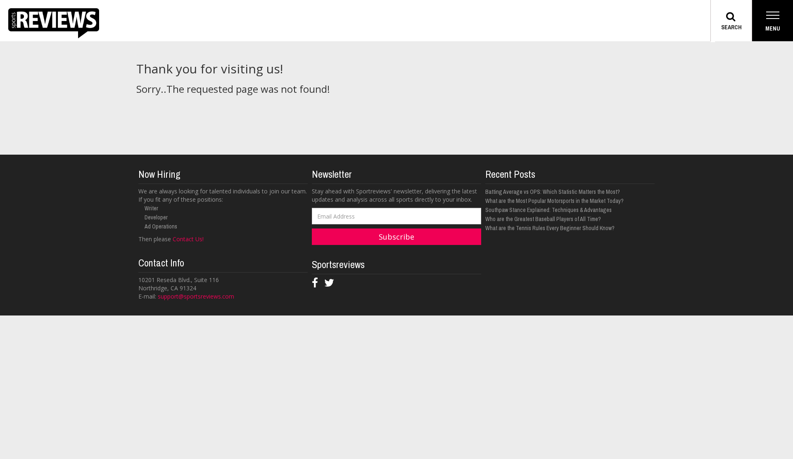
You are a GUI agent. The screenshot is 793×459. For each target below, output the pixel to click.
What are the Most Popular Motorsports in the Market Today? (554, 201)
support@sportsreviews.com (196, 296)
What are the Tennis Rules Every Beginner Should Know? (550, 228)
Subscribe (396, 237)
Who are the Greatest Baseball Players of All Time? (543, 219)
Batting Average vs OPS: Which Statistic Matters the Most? (552, 191)
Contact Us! (188, 239)
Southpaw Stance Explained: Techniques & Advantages (548, 210)
